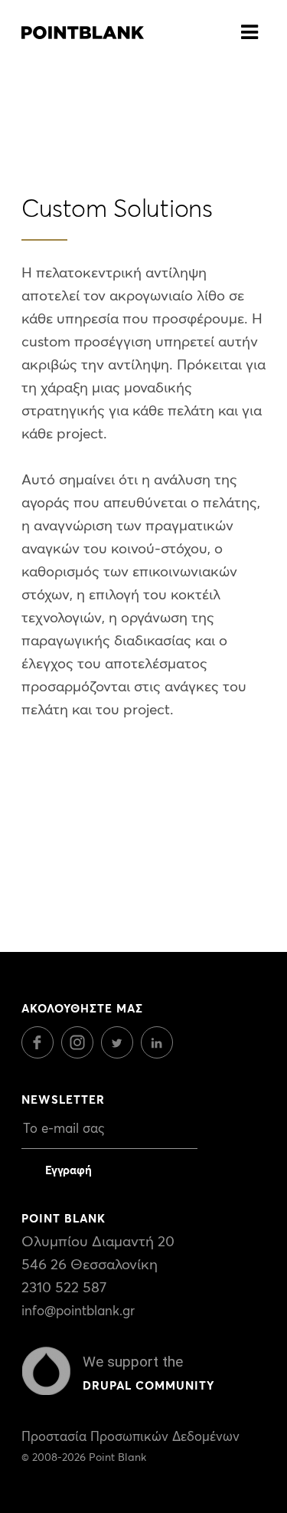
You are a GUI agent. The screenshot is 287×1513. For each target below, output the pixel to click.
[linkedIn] (161, 1054)
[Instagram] (81, 1054)
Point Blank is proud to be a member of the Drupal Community (46, 1371)
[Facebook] (41, 1054)
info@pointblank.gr (78, 1311)
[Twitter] (121, 1054)
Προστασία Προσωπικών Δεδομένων (130, 1437)
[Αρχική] (82, 28)
